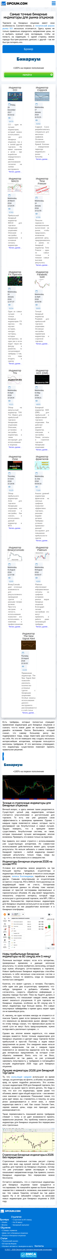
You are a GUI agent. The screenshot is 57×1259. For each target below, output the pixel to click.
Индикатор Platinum (42, 548)
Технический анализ (10, 1241)
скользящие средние (21, 1077)
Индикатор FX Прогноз (15, 273)
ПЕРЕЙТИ (27, 75)
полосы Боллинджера (22, 876)
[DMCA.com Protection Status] (28, 1257)
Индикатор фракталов (42, 457)
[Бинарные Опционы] (7, 4)
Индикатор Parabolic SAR (42, 274)
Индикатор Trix (15, 371)
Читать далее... (15, 172)
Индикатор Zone (15, 457)
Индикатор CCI (15, 88)
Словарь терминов (9, 1230)
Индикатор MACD (15, 180)
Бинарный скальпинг (21, 1225)
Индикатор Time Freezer (42, 181)
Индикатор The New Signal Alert (28, 636)
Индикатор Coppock (42, 88)
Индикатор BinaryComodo (16, 548)
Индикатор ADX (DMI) (42, 371)
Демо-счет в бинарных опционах (15, 1233)
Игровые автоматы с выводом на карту (17, 1246)
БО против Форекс (9, 1244)
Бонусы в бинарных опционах (14, 1236)
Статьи (4, 1238)
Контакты (39, 1246)
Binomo (4, 1225)
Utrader (4, 1222)
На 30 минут (18, 1222)
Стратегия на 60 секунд (22, 1220)
